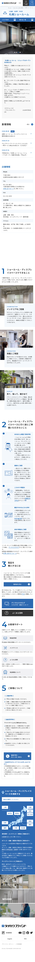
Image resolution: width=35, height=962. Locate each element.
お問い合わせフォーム (10, 553)
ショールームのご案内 (18, 7)
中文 (25, 939)
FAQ (23, 594)
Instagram (18, 518)
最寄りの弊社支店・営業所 (10, 849)
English (9, 939)
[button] (14, 52)
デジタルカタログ (14, 547)
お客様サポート (6, 837)
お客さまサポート (8, 189)
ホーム (9, 7)
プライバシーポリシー (8, 944)
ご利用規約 (19, 944)
